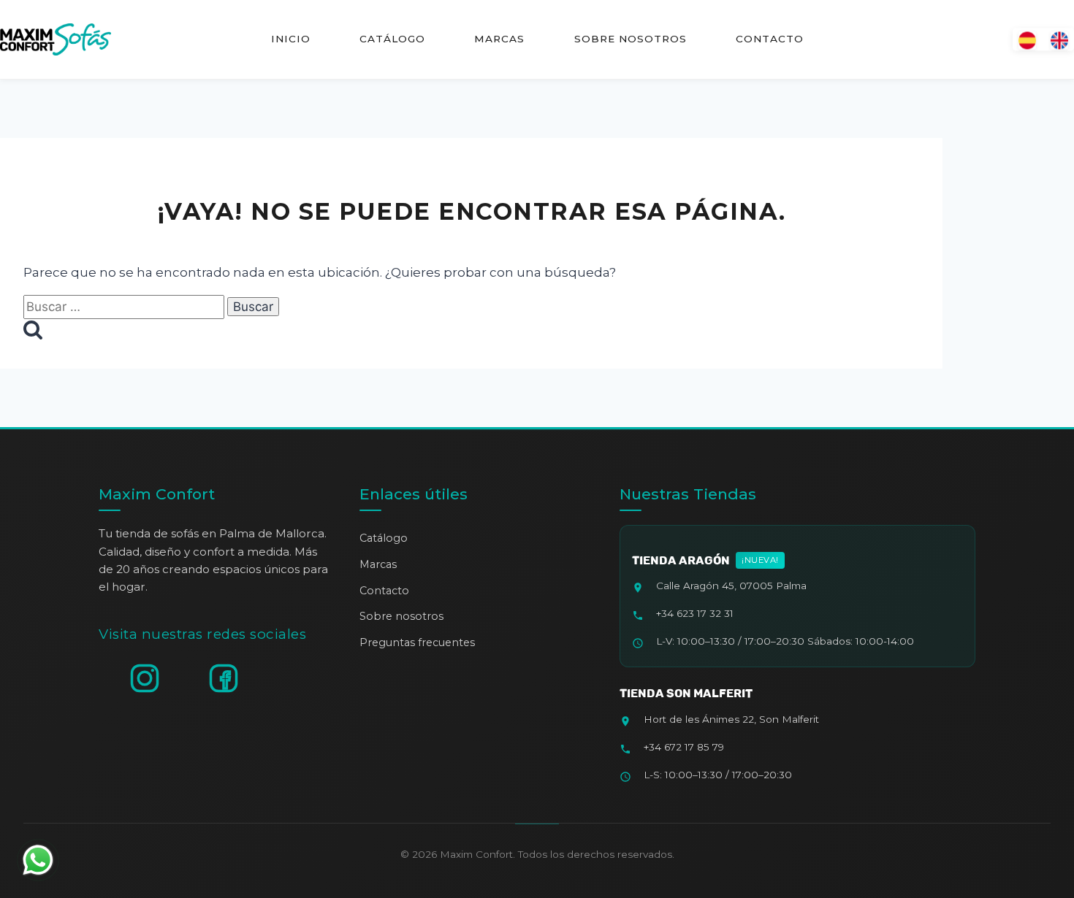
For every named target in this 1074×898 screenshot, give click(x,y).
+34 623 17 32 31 (695, 613)
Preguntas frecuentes (417, 642)
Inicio (291, 39)
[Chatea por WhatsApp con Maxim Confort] (38, 860)
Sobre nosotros (630, 39)
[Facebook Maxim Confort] (223, 678)
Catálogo (392, 39)
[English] (1059, 39)
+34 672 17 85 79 (684, 747)
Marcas (499, 39)
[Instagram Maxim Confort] (144, 678)
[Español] (1027, 39)
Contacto (769, 39)
